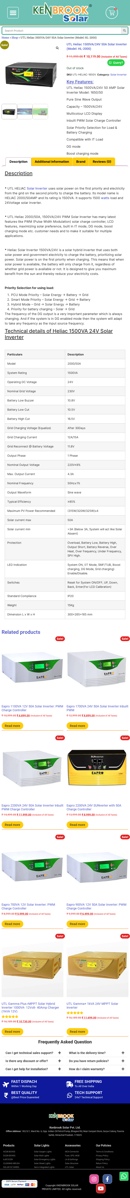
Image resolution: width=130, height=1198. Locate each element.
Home (5, 37)
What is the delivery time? (87, 1053)
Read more (12, 726)
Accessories (73, 1145)
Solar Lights (41, 1145)
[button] (13, 12)
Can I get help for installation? (27, 1069)
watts (105, 198)
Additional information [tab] (52, 162)
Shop (15, 37)
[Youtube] (100, 1188)
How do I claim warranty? (87, 1069)
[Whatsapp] (124, 1176)
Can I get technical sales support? (29, 1053)
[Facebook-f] (107, 1179)
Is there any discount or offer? (27, 1061)
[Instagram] (94, 1179)
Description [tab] (18, 162)
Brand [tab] (80, 162)
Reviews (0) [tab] (102, 162)
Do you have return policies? (89, 1061)
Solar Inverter (118, 74)
